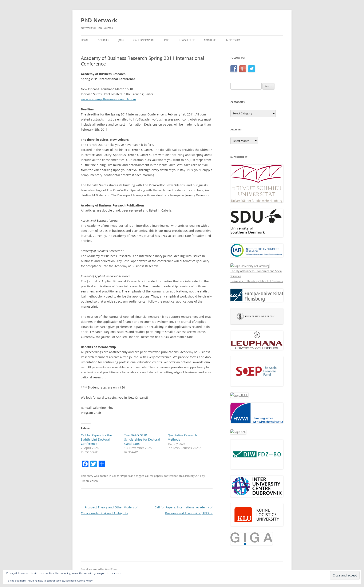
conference (171, 476)
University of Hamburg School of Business (256, 281)
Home (84, 40)
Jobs (121, 40)
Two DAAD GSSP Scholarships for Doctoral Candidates (142, 439)
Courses (103, 40)
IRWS (166, 40)
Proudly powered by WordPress (99, 569)
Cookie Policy (84, 580)
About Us (210, 40)
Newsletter (186, 40)
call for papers (154, 476)
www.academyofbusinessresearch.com (108, 99)
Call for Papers (143, 40)
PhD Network (99, 20)
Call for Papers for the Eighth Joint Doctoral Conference (96, 439)
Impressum (233, 40)
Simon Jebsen (89, 481)
